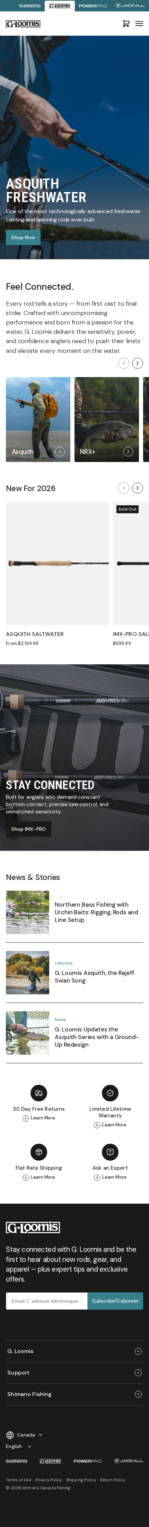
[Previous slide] (123, 363)
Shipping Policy (81, 1479)
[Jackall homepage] (130, 6)
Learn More (43, 1118)
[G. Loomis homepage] (59, 6)
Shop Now (23, 237)
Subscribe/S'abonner (115, 1301)
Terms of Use (18, 1479)
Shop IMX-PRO (28, 829)
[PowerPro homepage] (93, 6)
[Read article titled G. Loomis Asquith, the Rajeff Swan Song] (74, 977)
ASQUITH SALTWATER (35, 634)
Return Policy (112, 1479)
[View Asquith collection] (38, 419)
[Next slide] (137, 363)
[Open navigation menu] (139, 23)
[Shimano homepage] (30, 6)
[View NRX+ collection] (106, 419)
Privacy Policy (48, 1479)
